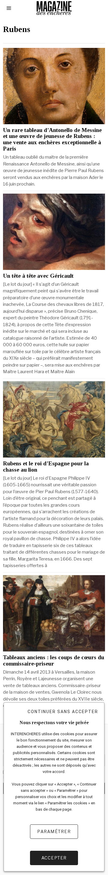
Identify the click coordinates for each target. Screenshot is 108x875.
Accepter (54, 857)
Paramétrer (54, 831)
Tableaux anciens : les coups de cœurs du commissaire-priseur (53, 660)
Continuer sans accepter (63, 711)
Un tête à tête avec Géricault (38, 276)
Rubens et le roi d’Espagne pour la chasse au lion (46, 467)
